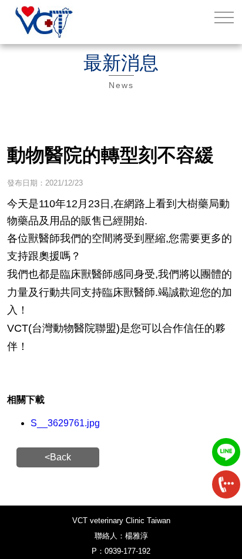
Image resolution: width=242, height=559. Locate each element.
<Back (58, 457)
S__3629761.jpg (65, 423)
